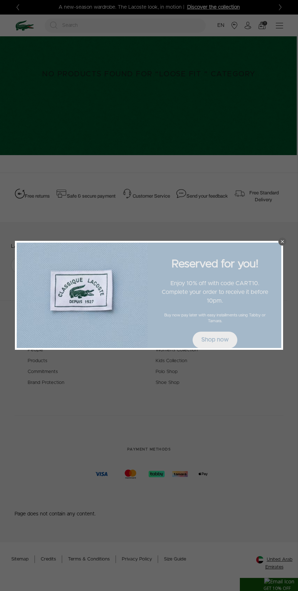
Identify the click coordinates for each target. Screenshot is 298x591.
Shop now (215, 340)
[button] (282, 242)
